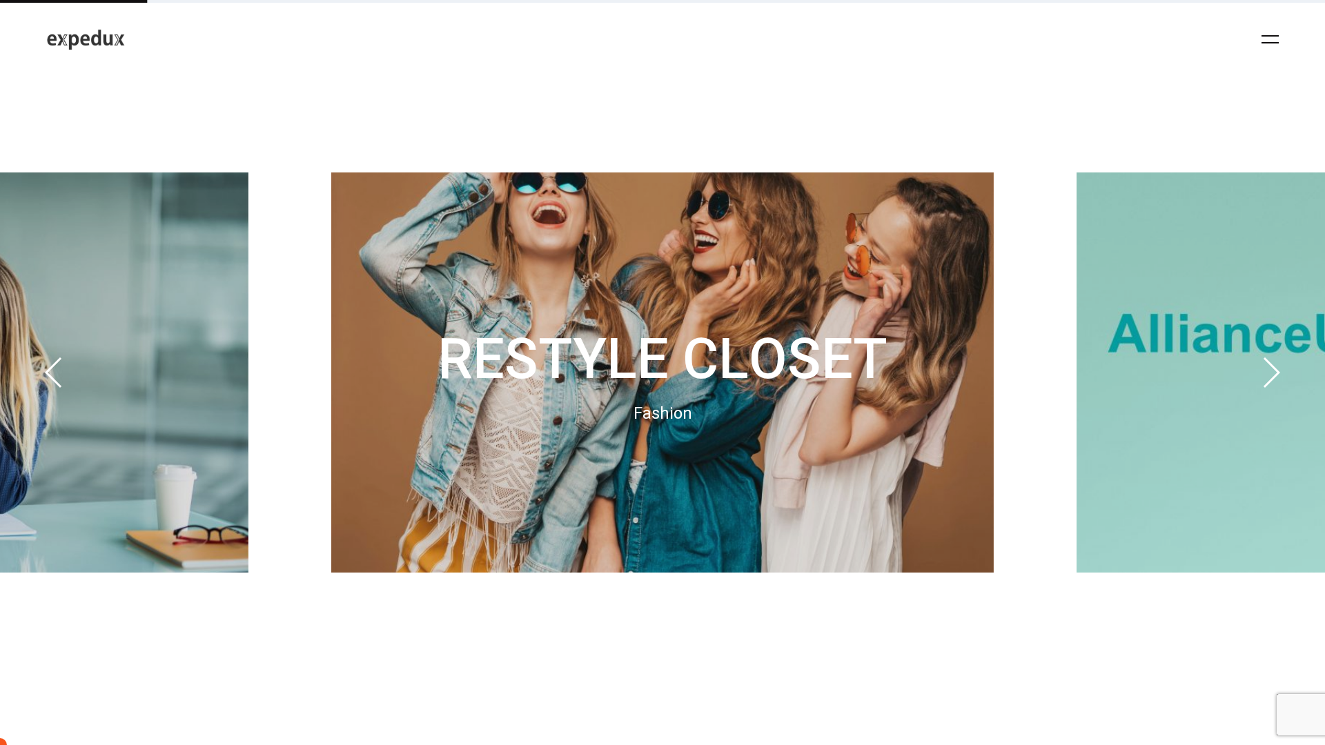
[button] (54, 372)
